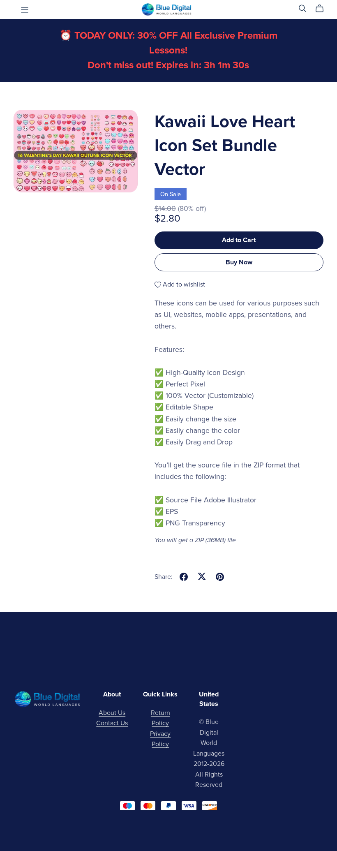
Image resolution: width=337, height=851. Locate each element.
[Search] (302, 8)
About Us (112, 713)
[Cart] (323, 9)
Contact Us (112, 723)
